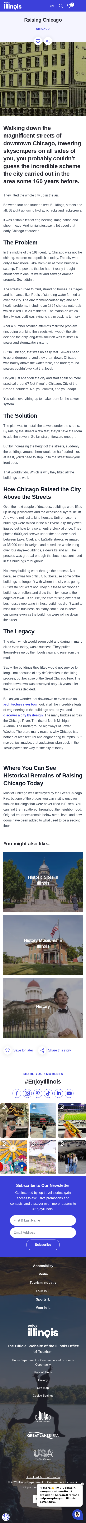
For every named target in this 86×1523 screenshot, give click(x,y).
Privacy (43, 1380)
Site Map (43, 1387)
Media (43, 1274)
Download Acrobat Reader (43, 1477)
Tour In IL (43, 1291)
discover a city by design (23, 715)
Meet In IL (43, 1308)
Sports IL (43, 1299)
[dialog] (6, 1517)
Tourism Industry (43, 1282)
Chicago (43, 28)
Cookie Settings (43, 1395)
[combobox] (52, 6)
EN (52, 6)
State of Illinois (43, 1372)
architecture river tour (20, 704)
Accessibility (43, 1266)
